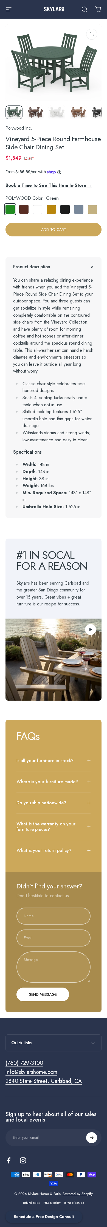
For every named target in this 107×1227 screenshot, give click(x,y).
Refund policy (31, 1203)
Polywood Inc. (18, 128)
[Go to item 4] (78, 112)
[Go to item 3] (56, 112)
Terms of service (74, 1203)
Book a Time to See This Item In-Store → (48, 185)
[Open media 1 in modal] (91, 34)
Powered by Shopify (78, 1193)
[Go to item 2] (35, 112)
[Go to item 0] (13, 112)
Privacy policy (52, 1203)
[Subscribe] (91, 1137)
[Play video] (53, 660)
